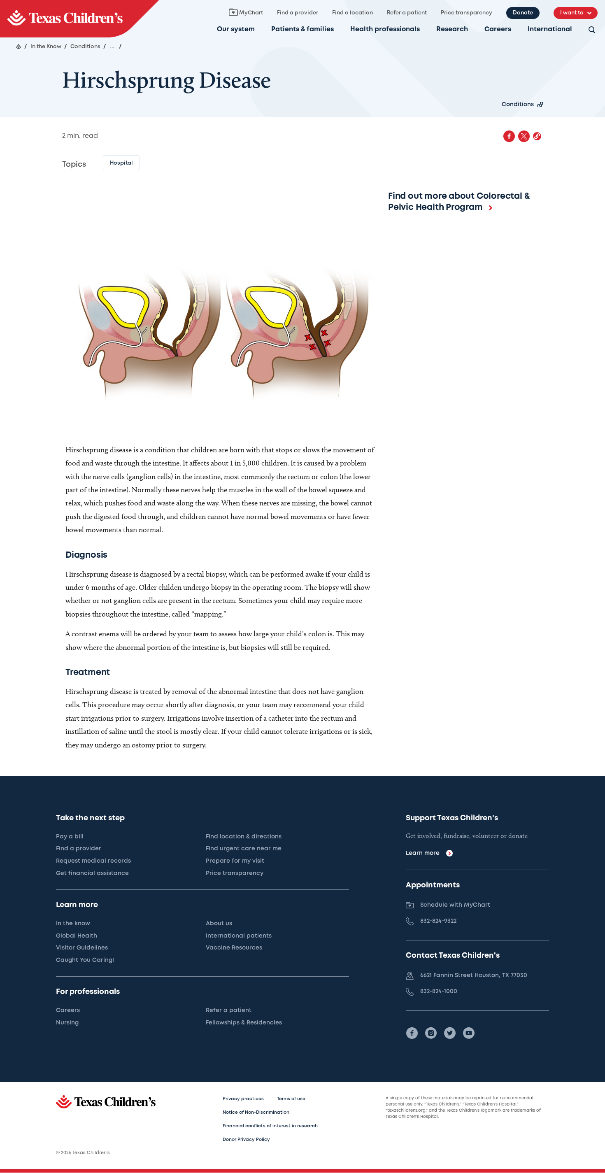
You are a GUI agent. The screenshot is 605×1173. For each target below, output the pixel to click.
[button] (537, 136)
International (550, 29)
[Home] (18, 46)
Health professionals (385, 29)
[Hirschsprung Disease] (79, 18)
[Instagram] (431, 1033)
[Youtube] (469, 1033)
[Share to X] (524, 136)
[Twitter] (450, 1033)
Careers (497, 29)
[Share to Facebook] (509, 136)
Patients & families (302, 29)
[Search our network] (592, 30)
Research (452, 29)
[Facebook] (412, 1033)
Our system (236, 29)
